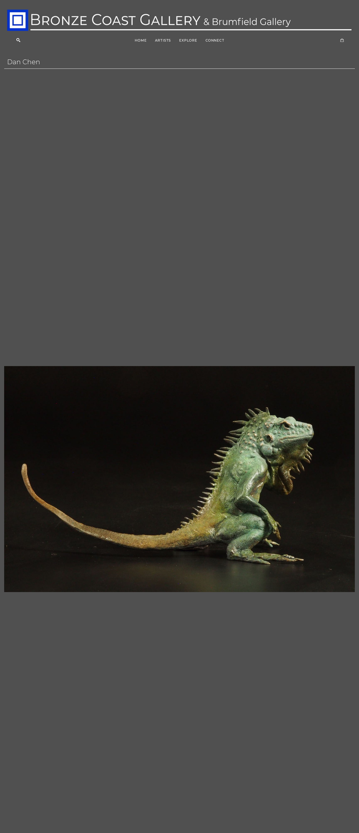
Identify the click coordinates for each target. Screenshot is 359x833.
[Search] (18, 40)
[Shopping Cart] (342, 40)
